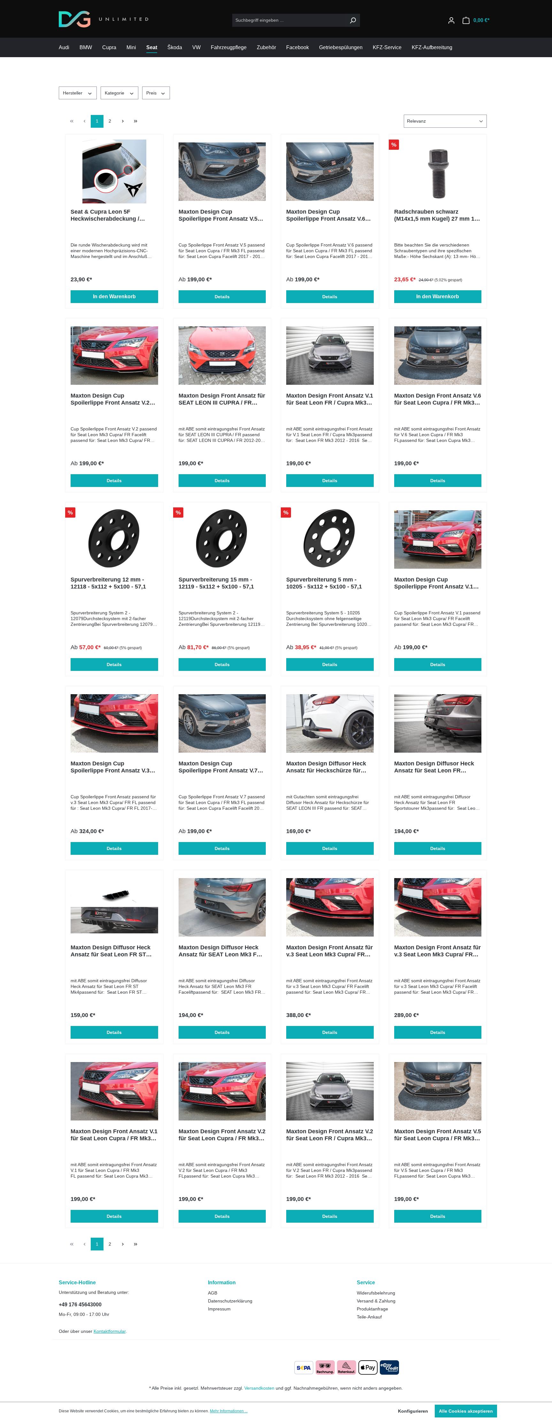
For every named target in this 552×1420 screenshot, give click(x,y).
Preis (152, 92)
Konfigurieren (413, 1411)
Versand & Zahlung (376, 1300)
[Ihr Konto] (451, 20)
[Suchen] (352, 20)
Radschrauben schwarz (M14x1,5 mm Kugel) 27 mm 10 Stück (436, 215)
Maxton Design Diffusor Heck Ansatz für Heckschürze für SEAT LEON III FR (326, 767)
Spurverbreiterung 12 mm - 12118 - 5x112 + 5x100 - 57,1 (108, 583)
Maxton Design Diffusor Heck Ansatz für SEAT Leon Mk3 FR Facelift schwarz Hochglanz (220, 951)
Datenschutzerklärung (230, 1300)
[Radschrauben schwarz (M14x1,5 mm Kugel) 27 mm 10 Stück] (438, 171)
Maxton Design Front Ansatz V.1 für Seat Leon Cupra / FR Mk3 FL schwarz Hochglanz (114, 1135)
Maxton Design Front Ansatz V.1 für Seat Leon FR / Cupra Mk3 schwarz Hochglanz (329, 399)
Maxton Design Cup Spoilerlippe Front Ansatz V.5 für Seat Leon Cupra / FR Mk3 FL (219, 215)
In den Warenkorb (114, 296)
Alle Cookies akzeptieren (466, 1411)
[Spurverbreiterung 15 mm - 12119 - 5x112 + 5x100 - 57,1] (222, 539)
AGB (212, 1292)
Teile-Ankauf (369, 1316)
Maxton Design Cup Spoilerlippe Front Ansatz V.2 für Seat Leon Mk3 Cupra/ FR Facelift (110, 399)
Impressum (219, 1308)
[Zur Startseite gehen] (103, 19)
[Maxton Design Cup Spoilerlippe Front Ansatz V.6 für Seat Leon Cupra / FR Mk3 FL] (330, 171)
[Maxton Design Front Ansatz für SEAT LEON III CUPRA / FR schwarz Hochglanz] (222, 355)
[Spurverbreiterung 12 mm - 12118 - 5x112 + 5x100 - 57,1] (114, 539)
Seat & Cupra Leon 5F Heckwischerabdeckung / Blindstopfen (105, 215)
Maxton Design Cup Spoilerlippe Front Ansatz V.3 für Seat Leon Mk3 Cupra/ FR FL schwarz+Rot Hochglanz (114, 767)
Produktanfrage (372, 1308)
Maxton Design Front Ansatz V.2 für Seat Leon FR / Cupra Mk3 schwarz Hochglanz (329, 1135)
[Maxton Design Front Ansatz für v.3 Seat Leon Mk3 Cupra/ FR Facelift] (330, 907)
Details (222, 296)
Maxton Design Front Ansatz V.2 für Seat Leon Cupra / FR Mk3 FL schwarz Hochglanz (222, 1135)
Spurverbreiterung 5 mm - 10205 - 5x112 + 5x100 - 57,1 (324, 583)
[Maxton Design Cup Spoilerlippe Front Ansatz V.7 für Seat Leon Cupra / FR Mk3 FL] (222, 723)
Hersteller (73, 92)
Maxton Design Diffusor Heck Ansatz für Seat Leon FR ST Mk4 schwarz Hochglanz (110, 951)
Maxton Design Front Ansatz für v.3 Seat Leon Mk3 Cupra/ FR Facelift (329, 951)
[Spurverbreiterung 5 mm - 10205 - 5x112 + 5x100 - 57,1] (330, 539)
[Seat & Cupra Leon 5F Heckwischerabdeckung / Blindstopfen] (114, 171)
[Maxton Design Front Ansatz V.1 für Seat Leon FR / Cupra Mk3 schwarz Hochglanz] (330, 355)
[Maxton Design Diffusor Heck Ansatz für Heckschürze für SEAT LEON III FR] (330, 723)
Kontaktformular (110, 1331)
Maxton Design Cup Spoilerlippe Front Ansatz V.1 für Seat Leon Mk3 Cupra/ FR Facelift (433, 583)
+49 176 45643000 (80, 1304)
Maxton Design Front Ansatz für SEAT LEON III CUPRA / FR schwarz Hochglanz (222, 399)
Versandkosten (259, 1388)
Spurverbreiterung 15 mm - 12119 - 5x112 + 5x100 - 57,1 (216, 583)
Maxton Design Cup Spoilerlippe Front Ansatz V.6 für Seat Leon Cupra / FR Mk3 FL (326, 215)
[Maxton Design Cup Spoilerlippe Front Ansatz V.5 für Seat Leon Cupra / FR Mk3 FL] (222, 171)
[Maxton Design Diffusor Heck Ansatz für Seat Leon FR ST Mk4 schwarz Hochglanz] (114, 907)
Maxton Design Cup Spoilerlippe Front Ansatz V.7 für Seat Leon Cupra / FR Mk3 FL (219, 767)
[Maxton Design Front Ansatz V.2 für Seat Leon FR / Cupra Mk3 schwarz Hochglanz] (330, 1091)
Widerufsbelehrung (376, 1292)
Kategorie (115, 92)
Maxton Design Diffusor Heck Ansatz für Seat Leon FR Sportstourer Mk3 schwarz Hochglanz (434, 767)
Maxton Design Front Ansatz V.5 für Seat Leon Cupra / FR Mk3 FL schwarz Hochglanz (437, 1135)
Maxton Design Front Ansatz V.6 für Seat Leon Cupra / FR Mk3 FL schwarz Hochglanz (437, 399)
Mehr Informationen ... (229, 1411)
